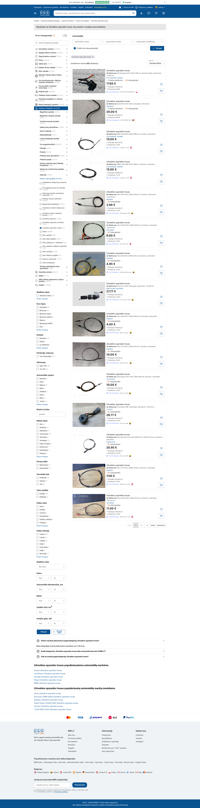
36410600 (119, 288)
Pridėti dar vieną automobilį (87, 48)
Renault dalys (129, 762)
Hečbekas (44, 431)
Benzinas (44, 310)
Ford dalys (119, 762)
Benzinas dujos (46, 314)
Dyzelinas (44, 307)
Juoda (43, 401)
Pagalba (81, 7)
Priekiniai (44, 478)
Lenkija (43, 541)
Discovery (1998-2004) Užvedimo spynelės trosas (54, 697)
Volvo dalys (89, 762)
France (122, 772)
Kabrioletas (44, 450)
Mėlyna (43, 385)
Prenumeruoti (80, 785)
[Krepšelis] (163, 13)
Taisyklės (105, 745)
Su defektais (45, 345)
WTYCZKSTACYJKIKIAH (114, 78)
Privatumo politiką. (61, 792)
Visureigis (44, 440)
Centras (43, 513)
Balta (42, 388)
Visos (42, 506)
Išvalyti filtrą (59, 632)
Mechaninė (45, 465)
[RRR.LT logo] (45, 13)
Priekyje (43, 523)
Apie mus (71, 735)
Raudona (44, 379)
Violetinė (43, 391)
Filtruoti (159, 48)
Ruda (42, 395)
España (78, 772)
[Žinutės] (149, 13)
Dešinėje (44, 497)
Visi (42, 484)
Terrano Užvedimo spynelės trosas (48, 706)
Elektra (43, 320)
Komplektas (45, 516)
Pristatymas (38, 7)
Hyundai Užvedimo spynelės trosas (48, 677)
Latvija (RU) (67, 772)
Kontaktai (73, 7)
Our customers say (76, 2)
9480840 (109, 199)
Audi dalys (62, 762)
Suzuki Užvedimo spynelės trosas (48, 670)
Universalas (45, 434)
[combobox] (87, 41)
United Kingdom (43, 772)
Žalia (42, 382)
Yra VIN (44, 369)
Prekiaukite (88, 7)
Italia (140, 772)
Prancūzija (44, 547)
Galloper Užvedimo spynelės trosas (48, 700)
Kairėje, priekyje (46, 519)
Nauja (42, 341)
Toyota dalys (109, 762)
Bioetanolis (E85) (47, 323)
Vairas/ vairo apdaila (82, 21)
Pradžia (36, 21)
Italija (42, 550)
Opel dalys (99, 762)
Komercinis (44, 447)
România (149, 772)
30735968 (110, 230)
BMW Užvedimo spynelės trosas (47, 683)
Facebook (139, 735)
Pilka (42, 398)
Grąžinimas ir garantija (50, 7)
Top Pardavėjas (47, 356)
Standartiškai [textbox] (155, 63)
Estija (42, 544)
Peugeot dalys (140, 762)
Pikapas (43, 453)
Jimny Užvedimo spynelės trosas (47, 693)
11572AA (109, 409)
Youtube (139, 738)
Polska (113, 772)
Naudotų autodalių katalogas (50, 21)
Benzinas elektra (46, 317)
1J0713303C (110, 379)
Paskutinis (161, 525)
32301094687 (111, 136)
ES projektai (72, 741)
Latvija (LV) (103, 772)
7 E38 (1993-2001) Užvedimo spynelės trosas (52, 709)
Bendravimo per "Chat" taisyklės (114, 748)
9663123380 (110, 288)
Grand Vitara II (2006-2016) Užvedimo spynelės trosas (56, 703)
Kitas (153, 525)
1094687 (120, 136)
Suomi (132, 772)
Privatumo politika (74, 738)
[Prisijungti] (141, 13)
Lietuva (44, 534)
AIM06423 (110, 106)
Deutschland (90, 772)
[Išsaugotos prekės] (156, 13)
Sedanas (44, 427)
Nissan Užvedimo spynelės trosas (48, 680)
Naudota (44, 338)
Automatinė (45, 468)
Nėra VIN (45, 366)
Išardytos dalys (47, 296)
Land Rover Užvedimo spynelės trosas (49, 673)
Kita (42, 327)
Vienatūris (44, 437)
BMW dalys (38, 762)
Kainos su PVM (129, 7)
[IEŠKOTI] (133, 13)
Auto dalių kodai (108, 751)
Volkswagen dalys (51, 762)
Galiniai (43, 481)
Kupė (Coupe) (46, 444)
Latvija (43, 537)
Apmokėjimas (64, 7)
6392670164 (110, 442)
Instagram (139, 741)
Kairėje (44, 494)
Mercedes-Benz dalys (75, 762)
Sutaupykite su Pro (100, 7)
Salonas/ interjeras (68, 21)
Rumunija (44, 554)
